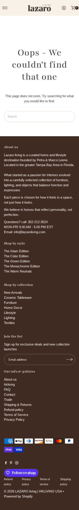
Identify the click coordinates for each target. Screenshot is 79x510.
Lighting (9, 318)
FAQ (7, 389)
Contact (9, 394)
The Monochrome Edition (22, 266)
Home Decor (13, 308)
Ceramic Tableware (18, 297)
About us (10, 379)
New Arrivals (13, 292)
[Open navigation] (5, 7)
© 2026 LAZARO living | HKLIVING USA (33, 491)
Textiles (9, 323)
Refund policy (13, 410)
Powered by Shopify (18, 496)
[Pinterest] (11, 463)
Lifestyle (10, 313)
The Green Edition (17, 261)
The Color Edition (16, 256)
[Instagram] (16, 463)
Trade (8, 399)
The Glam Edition (16, 251)
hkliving (9, 384)
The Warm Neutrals (18, 271)
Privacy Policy (14, 419)
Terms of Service (16, 415)
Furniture (10, 302)
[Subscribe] (69, 359)
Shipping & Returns (18, 404)
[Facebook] (6, 463)
